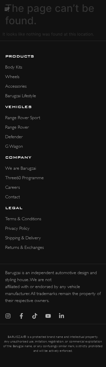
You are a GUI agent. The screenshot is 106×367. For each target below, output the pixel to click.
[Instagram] (8, 316)
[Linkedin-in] (61, 316)
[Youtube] (48, 316)
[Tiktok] (35, 316)
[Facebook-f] (21, 316)
